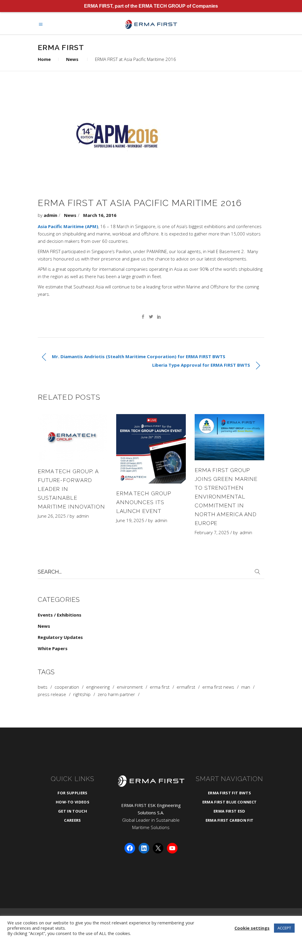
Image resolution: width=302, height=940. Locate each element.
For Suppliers (72, 792)
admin (50, 215)
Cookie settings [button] (252, 928)
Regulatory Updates (60, 637)
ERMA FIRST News (218, 687)
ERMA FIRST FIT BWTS (229, 792)
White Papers (53, 648)
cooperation (67, 687)
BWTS (42, 687)
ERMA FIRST (160, 687)
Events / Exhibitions (59, 615)
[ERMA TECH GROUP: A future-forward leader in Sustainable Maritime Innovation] (72, 437)
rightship (82, 694)
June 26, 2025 (52, 516)
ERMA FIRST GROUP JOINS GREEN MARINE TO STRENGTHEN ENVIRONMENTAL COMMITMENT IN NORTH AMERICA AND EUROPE (226, 496)
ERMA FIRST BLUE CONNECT (229, 802)
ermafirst (186, 687)
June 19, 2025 (130, 520)
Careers (72, 820)
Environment (130, 687)
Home (44, 59)
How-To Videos (72, 802)
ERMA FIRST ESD (229, 811)
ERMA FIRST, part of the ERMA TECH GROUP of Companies (151, 6)
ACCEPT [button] (284, 928)
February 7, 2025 (212, 532)
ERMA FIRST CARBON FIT (230, 820)
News (72, 59)
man (245, 687)
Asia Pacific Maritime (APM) (68, 226)
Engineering (98, 687)
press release (52, 694)
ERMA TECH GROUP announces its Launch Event (143, 502)
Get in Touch (72, 811)
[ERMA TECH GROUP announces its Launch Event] (151, 449)
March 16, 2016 (99, 215)
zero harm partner (116, 694)
